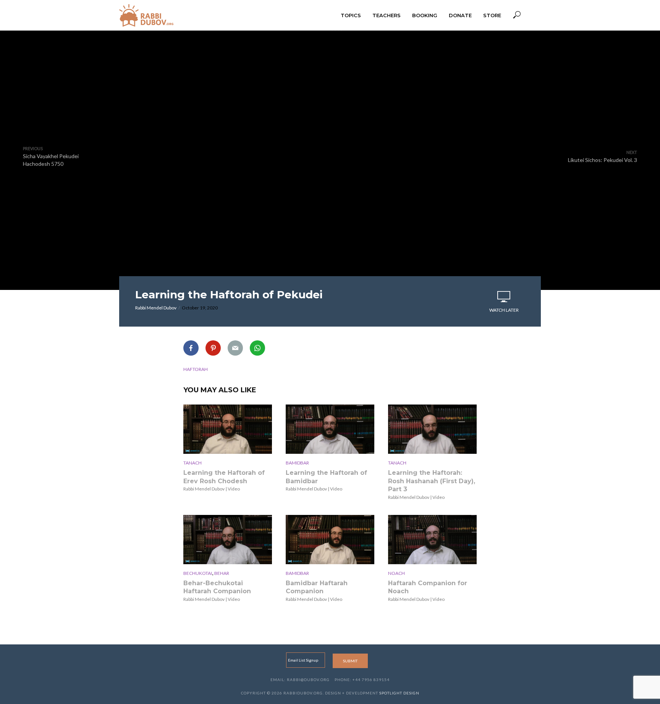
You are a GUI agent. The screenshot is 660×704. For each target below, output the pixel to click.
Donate (460, 15)
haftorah (195, 369)
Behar (221, 573)
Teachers (386, 15)
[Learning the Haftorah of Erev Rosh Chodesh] (227, 429)
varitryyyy (330, 95)
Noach (396, 573)
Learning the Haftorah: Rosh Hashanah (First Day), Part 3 (431, 481)
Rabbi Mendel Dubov (155, 308)
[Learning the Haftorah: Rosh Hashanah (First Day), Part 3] (432, 429)
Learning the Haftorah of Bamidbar (326, 477)
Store (492, 15)
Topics (351, 15)
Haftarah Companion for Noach (427, 587)
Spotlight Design (399, 693)
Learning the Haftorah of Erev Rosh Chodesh (224, 477)
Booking (424, 15)
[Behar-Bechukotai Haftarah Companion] (227, 539)
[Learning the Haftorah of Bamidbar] (330, 429)
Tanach (192, 463)
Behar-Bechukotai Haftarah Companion (217, 587)
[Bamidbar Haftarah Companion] (330, 539)
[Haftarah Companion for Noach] (432, 539)
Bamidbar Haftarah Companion (317, 587)
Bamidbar (297, 463)
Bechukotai (197, 573)
